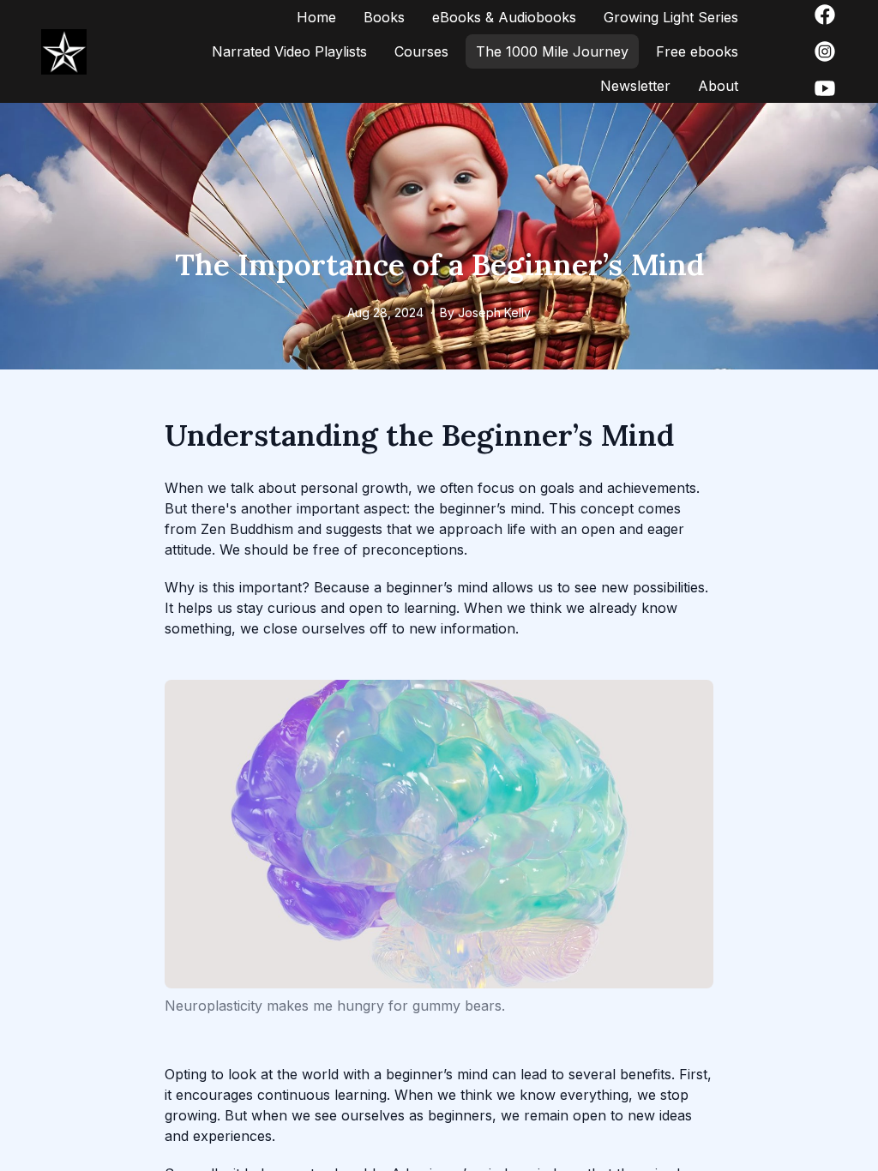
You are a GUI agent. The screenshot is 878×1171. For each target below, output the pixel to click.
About (718, 85)
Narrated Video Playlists (289, 51)
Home (316, 17)
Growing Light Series (671, 17)
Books (384, 17)
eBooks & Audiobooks (504, 17)
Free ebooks (697, 51)
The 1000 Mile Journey (552, 51)
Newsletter (635, 85)
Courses (421, 51)
